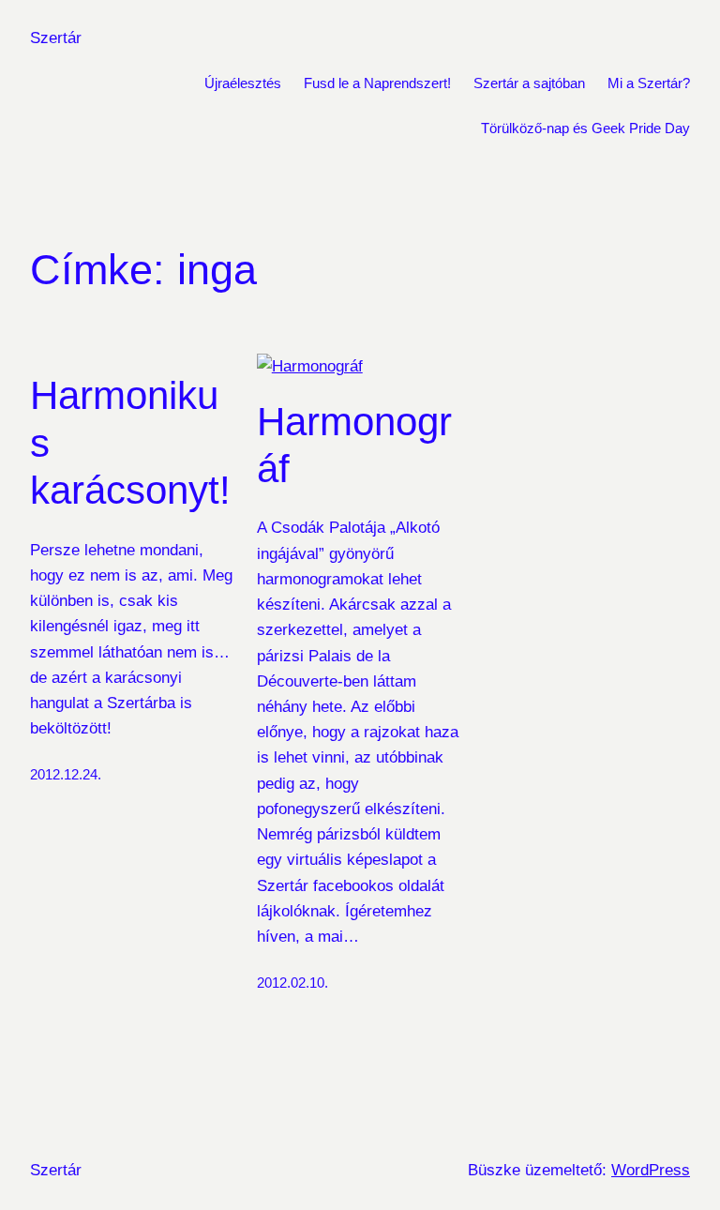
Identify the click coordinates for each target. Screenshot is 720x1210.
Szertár (56, 38)
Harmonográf (354, 445)
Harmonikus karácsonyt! (130, 442)
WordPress (650, 1170)
